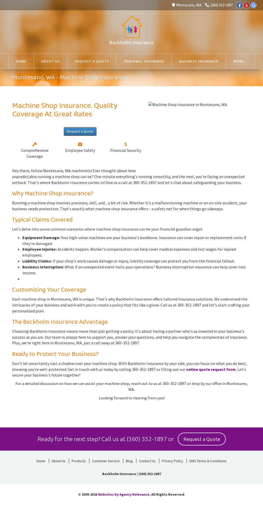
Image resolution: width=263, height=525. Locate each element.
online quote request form (211, 369)
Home (40, 461)
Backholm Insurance (131, 43)
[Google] (253, 5)
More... (240, 61)
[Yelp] (246, 5)
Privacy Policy (172, 461)
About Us (58, 461)
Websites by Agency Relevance (123, 494)
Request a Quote (80, 131)
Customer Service (106, 461)
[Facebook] (240, 5)
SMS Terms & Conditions (208, 461)
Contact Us (147, 461)
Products (79, 461)
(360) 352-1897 (221, 5)
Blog (129, 461)
